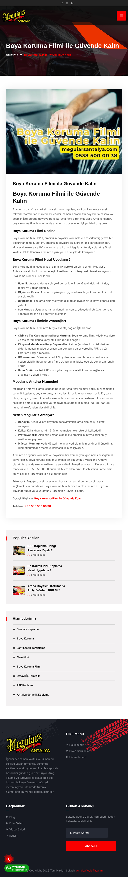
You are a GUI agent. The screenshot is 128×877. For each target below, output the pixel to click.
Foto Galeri (16, 823)
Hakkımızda (76, 744)
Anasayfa (12, 54)
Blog (12, 817)
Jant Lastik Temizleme (31, 647)
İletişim (13, 835)
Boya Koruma (25, 638)
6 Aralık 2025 (38, 554)
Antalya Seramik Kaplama (33, 694)
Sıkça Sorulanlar (79, 751)
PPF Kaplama (25, 685)
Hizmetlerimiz (78, 757)
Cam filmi (23, 657)
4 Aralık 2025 (38, 574)
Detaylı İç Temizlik (28, 676)
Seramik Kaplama (28, 629)
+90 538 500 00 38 (38, 506)
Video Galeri (17, 829)
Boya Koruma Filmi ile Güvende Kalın (58, 498)
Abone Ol (91, 846)
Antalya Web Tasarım (89, 870)
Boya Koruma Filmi (28, 666)
